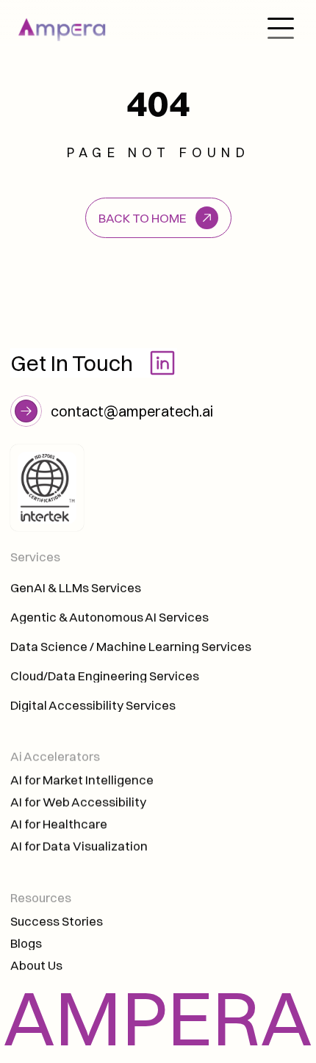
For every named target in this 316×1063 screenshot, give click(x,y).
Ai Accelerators (56, 756)
